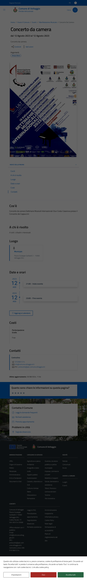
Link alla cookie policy (40, 567)
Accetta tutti (71, 574)
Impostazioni (16, 574)
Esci (43, 574)
